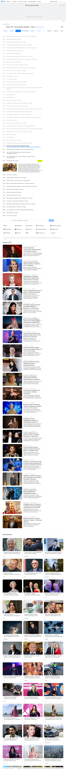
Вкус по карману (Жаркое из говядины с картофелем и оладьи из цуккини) (24, 117)
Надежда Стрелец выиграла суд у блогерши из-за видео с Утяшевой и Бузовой (32, 477)
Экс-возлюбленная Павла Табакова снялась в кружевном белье (31, 363)
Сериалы (56, 30)
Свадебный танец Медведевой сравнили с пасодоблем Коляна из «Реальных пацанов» (31, 420)
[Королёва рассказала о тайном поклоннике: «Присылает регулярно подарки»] (33, 713)
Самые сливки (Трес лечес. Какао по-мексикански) (18, 180)
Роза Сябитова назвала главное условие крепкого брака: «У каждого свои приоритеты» (31, 449)
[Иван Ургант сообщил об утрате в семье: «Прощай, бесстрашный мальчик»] (53, 548)
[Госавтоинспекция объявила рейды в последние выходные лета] (53, 672)
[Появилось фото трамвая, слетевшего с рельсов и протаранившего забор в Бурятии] (12, 693)
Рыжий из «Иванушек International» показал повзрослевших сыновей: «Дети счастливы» (31, 377)
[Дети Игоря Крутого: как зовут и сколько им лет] (33, 651)
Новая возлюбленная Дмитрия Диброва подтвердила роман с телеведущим (30, 491)
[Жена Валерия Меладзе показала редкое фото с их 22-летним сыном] (53, 651)
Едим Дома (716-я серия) (12, 76)
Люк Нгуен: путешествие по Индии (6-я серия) (17, 106)
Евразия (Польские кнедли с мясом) (15, 50)
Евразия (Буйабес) (11, 94)
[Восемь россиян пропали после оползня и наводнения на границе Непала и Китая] (53, 755)
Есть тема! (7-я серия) (12, 174)
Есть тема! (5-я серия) (12, 79)
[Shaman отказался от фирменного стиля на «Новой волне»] (12, 672)
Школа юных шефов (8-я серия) (14, 140)
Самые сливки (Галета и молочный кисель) (16, 84)
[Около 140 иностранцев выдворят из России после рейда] (33, 548)
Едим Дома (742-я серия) (12, 160)
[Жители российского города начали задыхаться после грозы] (12, 630)
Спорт (61, 30)
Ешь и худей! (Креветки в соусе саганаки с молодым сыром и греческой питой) (21, 157)
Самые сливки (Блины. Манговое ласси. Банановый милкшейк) (21, 125)
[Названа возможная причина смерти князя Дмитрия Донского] (53, 568)
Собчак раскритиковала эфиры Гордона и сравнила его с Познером (31, 263)
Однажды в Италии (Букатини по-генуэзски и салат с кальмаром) (21, 36)
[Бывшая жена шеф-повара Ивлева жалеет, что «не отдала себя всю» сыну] (12, 651)
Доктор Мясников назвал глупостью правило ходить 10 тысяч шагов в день (32, 349)
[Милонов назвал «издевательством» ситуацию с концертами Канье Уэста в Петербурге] (12, 568)
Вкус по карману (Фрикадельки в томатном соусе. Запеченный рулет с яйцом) (25, 128)
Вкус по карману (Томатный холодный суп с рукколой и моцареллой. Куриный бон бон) (25, 88)
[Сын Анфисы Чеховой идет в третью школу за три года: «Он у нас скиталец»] (33, 755)
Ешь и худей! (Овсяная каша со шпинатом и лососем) (19, 114)
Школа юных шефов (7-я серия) (14, 100)
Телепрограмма (6, 24)
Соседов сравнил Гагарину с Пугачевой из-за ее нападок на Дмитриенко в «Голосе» (32, 505)
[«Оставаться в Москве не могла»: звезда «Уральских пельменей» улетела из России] (53, 693)
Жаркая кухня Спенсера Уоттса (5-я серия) (16, 81)
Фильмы (49, 30)
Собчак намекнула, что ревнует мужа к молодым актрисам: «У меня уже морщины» (31, 434)
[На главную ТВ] (4, 1)
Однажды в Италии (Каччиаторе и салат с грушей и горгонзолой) (22, 59)
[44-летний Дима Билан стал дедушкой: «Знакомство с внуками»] (12, 734)
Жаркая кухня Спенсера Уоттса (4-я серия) (16, 42)
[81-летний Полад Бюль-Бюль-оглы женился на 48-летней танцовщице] (33, 568)
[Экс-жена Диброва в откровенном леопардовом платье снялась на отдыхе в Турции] (53, 713)
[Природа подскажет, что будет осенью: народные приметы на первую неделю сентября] (33, 672)
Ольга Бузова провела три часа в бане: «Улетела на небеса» (31, 392)
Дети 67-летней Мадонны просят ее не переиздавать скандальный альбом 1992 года (32, 320)
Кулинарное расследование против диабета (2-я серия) (19, 56)
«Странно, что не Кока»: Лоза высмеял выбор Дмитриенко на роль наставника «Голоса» (32, 463)
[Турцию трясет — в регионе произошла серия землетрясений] (53, 630)
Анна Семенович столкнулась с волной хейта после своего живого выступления (32, 249)
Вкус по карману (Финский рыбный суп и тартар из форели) (20, 183)
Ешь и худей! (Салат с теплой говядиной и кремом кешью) (20, 73)
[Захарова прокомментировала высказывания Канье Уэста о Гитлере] (33, 734)
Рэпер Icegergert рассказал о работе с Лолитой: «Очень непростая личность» (32, 292)
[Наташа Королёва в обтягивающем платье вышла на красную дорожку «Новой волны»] (12, 610)
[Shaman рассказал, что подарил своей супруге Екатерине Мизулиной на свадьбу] (53, 589)
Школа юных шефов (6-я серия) (14, 62)
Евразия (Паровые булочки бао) (14, 53)
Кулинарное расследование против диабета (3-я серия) (19, 103)
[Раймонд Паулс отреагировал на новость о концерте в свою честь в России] (12, 548)
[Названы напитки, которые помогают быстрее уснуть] (33, 610)
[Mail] (2, 1)
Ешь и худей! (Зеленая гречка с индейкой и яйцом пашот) (20, 111)
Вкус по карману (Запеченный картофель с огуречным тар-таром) (22, 47)
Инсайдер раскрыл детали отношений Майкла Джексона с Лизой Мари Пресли (31, 306)
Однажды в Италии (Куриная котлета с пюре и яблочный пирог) (21, 91)
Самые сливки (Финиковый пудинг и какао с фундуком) (19, 44)
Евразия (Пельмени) (11, 134)
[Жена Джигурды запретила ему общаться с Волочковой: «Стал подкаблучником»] (53, 610)
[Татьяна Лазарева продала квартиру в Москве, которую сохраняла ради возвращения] (12, 589)
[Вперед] (64, 5)
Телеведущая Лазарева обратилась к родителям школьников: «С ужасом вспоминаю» (31, 278)
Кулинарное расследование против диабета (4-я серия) (19, 143)
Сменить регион (39, 27)
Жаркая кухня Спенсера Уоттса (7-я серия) (16, 177)
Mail (2, 768)
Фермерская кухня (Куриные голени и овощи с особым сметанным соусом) (24, 108)
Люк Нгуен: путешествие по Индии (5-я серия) (17, 64)
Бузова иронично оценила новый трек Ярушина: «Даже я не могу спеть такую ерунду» (32, 406)
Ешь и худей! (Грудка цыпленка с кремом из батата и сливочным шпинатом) (19, 153)
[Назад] (61, 5)
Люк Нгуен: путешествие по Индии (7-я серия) (18, 145)
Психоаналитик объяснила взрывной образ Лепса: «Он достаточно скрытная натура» (32, 335)
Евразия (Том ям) (11, 97)
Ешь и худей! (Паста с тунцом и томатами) (16, 70)
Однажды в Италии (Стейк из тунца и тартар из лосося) (19, 131)
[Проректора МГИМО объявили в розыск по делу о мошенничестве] (33, 630)
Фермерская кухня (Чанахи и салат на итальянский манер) (20, 149)
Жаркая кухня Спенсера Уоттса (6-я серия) (16, 123)
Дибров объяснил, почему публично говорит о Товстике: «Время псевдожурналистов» (32, 520)
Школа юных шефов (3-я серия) (14, 39)
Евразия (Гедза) (10, 137)
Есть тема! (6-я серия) (12, 120)
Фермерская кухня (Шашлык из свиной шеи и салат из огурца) (21, 67)
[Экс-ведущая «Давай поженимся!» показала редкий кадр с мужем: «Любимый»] (33, 589)
